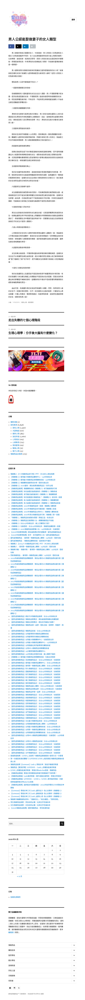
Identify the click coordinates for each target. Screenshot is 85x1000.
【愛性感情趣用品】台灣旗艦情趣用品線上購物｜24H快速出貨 (33, 724)
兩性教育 (30, 302)
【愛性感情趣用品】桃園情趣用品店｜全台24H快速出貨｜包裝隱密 (35, 700)
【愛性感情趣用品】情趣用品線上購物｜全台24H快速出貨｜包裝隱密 (36, 686)
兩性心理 (24, 302)
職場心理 (16, 448)
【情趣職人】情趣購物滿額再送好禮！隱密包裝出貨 (29, 483)
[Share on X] (19, 46)
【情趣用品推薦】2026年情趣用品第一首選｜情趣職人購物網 (33, 506)
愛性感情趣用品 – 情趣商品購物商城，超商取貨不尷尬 (30, 541)
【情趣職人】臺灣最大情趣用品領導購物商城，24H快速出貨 (32, 480)
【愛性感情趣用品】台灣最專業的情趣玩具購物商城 (29, 637)
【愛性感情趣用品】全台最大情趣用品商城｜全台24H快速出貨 (33, 721)
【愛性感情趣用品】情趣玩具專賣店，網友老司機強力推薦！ (32, 622)
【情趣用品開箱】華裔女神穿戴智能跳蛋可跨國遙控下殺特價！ (33, 773)
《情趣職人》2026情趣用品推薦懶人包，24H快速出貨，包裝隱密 (35, 529)
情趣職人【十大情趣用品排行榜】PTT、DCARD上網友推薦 (32, 474)
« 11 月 (19, 876)
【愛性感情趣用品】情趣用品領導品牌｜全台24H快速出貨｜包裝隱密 (36, 689)
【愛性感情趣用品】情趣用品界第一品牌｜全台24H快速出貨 (32, 692)
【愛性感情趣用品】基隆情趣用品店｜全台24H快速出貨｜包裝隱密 (35, 695)
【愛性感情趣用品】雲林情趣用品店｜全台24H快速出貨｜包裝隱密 (35, 683)
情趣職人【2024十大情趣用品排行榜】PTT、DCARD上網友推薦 (34, 544)
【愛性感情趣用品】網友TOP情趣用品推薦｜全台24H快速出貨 (33, 616)
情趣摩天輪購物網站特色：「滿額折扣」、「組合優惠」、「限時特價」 (34, 799)
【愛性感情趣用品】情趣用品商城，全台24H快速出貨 (30, 631)
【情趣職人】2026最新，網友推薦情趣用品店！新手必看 (31, 486)
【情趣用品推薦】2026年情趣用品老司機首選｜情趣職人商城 (33, 509)
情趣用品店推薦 (16, 454)
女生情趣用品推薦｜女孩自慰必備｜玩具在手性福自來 (30, 805)
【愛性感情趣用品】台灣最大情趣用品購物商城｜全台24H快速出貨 (35, 727)
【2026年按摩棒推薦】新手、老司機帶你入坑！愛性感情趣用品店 (35, 535)
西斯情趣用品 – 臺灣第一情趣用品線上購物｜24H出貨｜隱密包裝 (34, 555)
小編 (9, 302)
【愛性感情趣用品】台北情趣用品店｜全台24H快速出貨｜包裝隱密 (35, 750)
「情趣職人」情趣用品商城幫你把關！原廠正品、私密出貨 (32, 517)
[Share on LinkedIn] (26, 46)
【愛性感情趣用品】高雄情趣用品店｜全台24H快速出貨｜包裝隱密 (35, 698)
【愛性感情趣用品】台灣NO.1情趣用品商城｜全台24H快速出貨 (33, 741)
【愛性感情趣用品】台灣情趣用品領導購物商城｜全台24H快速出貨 (35, 732)
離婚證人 (11, 932)
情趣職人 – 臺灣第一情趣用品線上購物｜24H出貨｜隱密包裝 (33, 547)
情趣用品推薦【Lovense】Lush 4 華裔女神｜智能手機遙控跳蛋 (34, 764)
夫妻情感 (16, 431)
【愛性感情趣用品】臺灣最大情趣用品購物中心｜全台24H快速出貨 (35, 663)
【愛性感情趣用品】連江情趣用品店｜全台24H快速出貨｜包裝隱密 (35, 680)
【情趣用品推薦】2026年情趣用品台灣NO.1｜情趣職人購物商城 (34, 512)
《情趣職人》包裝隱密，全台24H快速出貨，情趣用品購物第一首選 (35, 526)
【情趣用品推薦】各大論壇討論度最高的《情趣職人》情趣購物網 (34, 500)
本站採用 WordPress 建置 (36, 994)
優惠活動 (13, 422)
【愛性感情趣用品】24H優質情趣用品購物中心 (27, 651)
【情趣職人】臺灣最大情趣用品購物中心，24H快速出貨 (31, 477)
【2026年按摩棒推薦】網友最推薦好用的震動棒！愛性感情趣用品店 (35, 532)
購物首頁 (11, 950)
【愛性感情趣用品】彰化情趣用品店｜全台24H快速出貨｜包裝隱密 (35, 669)
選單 (73, 20)
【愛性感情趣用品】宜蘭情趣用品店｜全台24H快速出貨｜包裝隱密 (35, 718)
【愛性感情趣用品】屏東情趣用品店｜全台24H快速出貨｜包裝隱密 (35, 706)
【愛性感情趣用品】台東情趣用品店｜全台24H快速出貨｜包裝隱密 (35, 747)
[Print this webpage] (33, 46)
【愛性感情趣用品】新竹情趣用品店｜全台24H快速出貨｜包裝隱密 (35, 674)
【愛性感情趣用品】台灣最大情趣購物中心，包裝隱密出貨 (32, 639)
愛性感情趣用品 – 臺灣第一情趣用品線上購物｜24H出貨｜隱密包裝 (35, 538)
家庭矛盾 (16, 436)
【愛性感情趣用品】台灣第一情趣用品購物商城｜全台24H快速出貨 (35, 730)
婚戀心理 (16, 434)
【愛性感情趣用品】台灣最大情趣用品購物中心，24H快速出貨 (33, 642)
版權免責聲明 (15, 897)
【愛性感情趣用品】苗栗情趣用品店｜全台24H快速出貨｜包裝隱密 (35, 703)
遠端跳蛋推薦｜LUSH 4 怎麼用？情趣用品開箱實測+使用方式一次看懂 (36, 756)
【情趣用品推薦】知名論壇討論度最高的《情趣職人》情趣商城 (33, 491)
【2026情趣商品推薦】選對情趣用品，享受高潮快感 (30, 808)
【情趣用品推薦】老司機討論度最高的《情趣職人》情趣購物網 (33, 494)
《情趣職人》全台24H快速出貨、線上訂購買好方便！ (30, 523)
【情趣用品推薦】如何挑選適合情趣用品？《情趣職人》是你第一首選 (36, 497)
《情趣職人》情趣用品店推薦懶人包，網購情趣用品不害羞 (32, 520)
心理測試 (16, 439)
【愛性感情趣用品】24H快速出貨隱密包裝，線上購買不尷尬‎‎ (32, 654)
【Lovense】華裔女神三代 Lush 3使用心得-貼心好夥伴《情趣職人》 (36, 796)
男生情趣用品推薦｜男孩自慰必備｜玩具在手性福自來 (30, 802)
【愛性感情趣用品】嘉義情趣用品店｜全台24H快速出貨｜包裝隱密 (35, 671)
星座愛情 (16, 445)
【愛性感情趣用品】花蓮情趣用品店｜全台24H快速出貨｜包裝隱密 (35, 715)
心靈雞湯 (16, 442)
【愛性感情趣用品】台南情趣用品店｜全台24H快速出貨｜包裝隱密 (35, 744)
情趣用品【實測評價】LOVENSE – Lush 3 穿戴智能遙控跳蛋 (33, 767)
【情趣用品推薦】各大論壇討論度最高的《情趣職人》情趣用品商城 (35, 503)
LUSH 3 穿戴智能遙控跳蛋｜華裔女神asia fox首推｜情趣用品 (33, 770)
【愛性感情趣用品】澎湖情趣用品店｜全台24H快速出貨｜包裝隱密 (35, 660)
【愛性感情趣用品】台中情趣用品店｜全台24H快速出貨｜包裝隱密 (35, 753)
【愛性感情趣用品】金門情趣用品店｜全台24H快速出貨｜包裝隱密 (35, 712)
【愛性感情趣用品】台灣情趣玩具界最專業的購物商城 (30, 645)
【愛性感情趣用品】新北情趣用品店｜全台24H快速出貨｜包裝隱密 (35, 677)
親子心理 (16, 451)
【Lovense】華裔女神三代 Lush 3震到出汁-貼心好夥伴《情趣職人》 (36, 791)
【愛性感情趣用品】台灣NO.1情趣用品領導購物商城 (29, 648)
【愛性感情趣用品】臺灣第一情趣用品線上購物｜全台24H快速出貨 (35, 666)
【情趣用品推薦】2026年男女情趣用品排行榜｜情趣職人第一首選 (35, 515)
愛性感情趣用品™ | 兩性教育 (17, 994)
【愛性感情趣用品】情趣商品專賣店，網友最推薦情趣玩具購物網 (34, 619)
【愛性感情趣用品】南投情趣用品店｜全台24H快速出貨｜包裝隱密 (35, 709)
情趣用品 (11, 945)
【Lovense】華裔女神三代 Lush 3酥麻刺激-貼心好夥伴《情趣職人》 (36, 793)
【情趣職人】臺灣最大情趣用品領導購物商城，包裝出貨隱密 (32, 657)
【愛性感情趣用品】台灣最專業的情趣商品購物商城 (29, 634)
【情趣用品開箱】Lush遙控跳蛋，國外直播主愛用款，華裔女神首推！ (36, 776)
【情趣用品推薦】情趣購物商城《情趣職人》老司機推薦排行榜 (33, 488)
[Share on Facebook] (11, 46)
